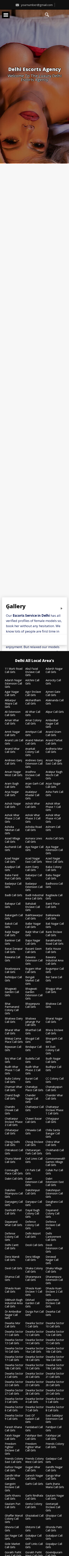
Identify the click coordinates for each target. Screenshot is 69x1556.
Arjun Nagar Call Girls (53, 785)
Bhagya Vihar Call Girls (54, 990)
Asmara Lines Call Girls (33, 840)
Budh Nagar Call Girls (53, 1060)
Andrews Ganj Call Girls (13, 762)
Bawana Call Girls (12, 959)
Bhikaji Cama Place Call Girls (14, 1040)
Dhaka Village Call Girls (54, 1270)
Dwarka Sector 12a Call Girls (55, 1333)
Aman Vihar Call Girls (12, 722)
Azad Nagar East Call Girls (33, 860)
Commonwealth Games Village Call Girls (56, 1162)
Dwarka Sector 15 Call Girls (55, 1341)
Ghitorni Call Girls (32, 1529)
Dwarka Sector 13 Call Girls (14, 1341)
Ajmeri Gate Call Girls (53, 693)
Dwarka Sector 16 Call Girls (14, 1350)
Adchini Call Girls (32, 682)
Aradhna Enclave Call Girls (32, 775)
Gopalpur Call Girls (54, 1545)
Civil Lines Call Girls (34, 1160)
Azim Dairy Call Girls (32, 868)
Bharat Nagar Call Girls (54, 1020)
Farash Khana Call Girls (13, 1429)
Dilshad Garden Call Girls (32, 1303)
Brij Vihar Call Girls (13, 1060)
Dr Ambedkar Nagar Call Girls (13, 1315)
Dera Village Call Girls (32, 1258)
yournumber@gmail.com (36, 5)
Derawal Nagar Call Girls (52, 1260)
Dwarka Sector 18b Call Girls (14, 1367)
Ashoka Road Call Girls (33, 828)
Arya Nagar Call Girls (12, 793)
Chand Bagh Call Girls (12, 1097)
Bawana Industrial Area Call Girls (54, 960)
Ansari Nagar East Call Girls (54, 762)
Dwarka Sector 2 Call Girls (14, 1375)
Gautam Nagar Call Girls (55, 1497)
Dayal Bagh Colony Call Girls (32, 1213)
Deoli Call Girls (34, 1245)
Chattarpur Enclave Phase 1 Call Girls (54, 1110)
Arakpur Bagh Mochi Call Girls (54, 775)
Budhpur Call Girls (53, 1068)
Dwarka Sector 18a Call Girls (55, 1358)
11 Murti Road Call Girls (13, 670)
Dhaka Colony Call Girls (34, 1270)
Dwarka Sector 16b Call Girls (55, 1350)
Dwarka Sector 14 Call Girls (34, 1341)
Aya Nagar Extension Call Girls (54, 850)
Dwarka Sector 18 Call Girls (34, 1358)
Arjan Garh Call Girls (34, 785)
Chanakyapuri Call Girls (54, 1088)
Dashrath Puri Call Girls (13, 1212)
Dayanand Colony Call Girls (52, 1213)
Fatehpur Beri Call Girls (33, 1437)
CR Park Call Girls (32, 1172)
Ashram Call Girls (53, 828)
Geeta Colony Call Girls (33, 1505)
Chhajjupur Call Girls (52, 1120)
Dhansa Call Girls (12, 1278)
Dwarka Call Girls (53, 1313)
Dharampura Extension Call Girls (54, 1280)
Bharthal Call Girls (33, 1032)
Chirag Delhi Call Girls (12, 1143)
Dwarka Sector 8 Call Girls (55, 1409)
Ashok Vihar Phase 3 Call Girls (32, 818)
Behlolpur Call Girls (13, 979)
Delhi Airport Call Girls (33, 1235)
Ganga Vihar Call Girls (53, 1477)
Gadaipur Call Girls (54, 1460)
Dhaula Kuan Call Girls (13, 1290)
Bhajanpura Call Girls (32, 1005)
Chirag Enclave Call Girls (34, 1143)
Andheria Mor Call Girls (54, 750)
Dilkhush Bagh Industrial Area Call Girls (14, 1303)
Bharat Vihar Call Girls (12, 1032)
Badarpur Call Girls (13, 885)
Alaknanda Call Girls (55, 702)
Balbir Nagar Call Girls (33, 925)
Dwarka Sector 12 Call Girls (34, 1333)
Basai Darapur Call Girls (14, 950)
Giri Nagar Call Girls (13, 1537)
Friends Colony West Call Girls (34, 1460)
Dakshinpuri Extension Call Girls (54, 1193)
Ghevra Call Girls (12, 1529)
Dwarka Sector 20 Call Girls (34, 1375)
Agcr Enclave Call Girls (33, 693)
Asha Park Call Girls (54, 793)
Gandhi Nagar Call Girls (54, 1469)
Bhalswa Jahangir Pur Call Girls (32, 1022)
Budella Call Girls (32, 1060)
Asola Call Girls (55, 838)
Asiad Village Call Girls (12, 840)
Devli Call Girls (13, 1268)
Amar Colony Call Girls (33, 722)
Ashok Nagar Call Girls (13, 805)
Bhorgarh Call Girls (54, 1040)
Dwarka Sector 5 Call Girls (55, 1400)
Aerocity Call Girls (53, 682)
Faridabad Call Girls (34, 1429)
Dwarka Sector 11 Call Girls (14, 1333)
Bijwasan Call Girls (13, 1048)
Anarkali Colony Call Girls (32, 752)
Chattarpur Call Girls (34, 1108)
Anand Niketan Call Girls (34, 742)
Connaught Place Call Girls (14, 1172)
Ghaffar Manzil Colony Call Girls (14, 1519)
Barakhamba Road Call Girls (54, 942)
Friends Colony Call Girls (55, 1445)
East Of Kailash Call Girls (32, 1419)
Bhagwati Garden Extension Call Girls (34, 993)
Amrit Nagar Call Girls (12, 733)
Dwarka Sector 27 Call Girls (14, 1392)
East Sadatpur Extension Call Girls (54, 1419)
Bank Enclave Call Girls (54, 933)
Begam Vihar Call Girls (33, 970)
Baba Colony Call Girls (54, 868)
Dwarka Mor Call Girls (12, 1325)
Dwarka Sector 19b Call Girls (55, 1367)
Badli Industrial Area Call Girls (34, 897)
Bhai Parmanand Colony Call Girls (12, 1008)
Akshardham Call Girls (33, 702)
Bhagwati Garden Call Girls (12, 992)
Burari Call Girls (31, 1080)
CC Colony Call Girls (55, 1080)
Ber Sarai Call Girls (54, 979)
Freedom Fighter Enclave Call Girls (12, 1448)
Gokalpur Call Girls (33, 1537)
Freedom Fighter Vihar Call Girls (33, 1447)
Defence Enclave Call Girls (53, 1225)
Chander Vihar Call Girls (54, 1097)
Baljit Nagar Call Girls (12, 933)
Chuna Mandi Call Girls (13, 1160)
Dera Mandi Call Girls (12, 1258)
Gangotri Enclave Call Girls (12, 1487)
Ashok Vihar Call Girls (32, 805)
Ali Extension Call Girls (13, 713)
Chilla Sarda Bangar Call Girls (53, 1133)
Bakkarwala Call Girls (53, 917)
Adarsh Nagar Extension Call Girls (13, 683)
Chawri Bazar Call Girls (33, 1120)
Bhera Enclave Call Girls (54, 1032)
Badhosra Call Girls (54, 885)
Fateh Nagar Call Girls (12, 1437)
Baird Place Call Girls (53, 905)
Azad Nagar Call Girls (12, 860)
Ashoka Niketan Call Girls (12, 830)
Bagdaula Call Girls (54, 897)
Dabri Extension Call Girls (34, 1182)
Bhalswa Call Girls (53, 1005)
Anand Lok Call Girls (14, 742)
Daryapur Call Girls (33, 1203)
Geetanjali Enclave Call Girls (53, 1507)
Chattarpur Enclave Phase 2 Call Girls (14, 1122)
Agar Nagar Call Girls (12, 693)
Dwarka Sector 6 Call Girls (14, 1409)
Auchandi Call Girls (13, 848)
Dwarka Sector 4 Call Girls (34, 1400)
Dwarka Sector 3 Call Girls (14, 1400)
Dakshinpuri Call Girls (32, 1192)
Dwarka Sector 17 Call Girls (14, 1358)
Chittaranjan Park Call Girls (33, 1152)
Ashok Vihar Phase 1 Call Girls (53, 807)
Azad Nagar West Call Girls (54, 860)
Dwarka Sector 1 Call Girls (34, 1325)
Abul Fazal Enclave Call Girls (32, 672)
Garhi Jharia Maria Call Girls (55, 1485)
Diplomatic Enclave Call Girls (53, 1303)
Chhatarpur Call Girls (12, 1132)
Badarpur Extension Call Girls (34, 887)
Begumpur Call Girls (55, 970)
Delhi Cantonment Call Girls (53, 1237)
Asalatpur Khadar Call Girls (32, 795)
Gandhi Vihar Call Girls (12, 1477)
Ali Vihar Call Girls (32, 713)
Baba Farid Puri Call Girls (13, 877)
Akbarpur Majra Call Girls (11, 703)
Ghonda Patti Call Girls (54, 1529)
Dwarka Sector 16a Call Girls (34, 1350)
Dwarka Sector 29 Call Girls (55, 1392)
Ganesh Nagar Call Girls (34, 1477)
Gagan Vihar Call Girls (32, 1469)
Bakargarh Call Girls (14, 917)
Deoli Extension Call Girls (54, 1248)
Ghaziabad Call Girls (34, 1517)
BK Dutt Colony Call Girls (52, 1050)
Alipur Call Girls (55, 712)
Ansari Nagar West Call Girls (13, 773)
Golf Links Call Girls (34, 1545)
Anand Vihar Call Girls (12, 750)
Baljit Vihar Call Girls (34, 933)
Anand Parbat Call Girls (54, 742)
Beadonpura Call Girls (12, 970)
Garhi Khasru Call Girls (13, 1497)
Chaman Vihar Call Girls (13, 1088)
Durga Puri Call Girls (34, 1313)
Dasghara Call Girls (54, 1203)
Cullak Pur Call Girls (54, 1172)
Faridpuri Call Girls (54, 1429)
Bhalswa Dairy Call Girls (14, 1020)
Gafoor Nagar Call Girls (13, 1469)
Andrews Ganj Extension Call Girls (34, 763)
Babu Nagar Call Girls (53, 877)
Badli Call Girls (13, 895)
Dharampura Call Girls (33, 1278)
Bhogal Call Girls (32, 1040)
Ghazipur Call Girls (54, 1517)
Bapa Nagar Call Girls (32, 942)
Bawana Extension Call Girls (34, 960)
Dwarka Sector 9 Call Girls (14, 1417)
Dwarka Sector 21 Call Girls (55, 1375)
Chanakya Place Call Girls (34, 1088)
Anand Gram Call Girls (53, 733)
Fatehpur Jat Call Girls (53, 1437)
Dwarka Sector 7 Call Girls (34, 1409)
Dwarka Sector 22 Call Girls (14, 1383)
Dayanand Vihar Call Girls (13, 1223)
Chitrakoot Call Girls (14, 1152)
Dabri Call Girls (14, 1178)
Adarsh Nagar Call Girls (54, 670)
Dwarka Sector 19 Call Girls (34, 1367)
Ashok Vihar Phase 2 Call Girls (12, 818)
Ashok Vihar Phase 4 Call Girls (53, 818)
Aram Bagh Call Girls (12, 785)
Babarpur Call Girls (33, 877)
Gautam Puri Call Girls (12, 1505)
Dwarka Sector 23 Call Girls (34, 1383)
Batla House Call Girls (53, 950)
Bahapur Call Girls (13, 905)
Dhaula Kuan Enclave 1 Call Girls (33, 1291)
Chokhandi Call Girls (55, 1152)
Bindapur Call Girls (33, 1048)
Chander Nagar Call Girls (31, 1098)
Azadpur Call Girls (12, 868)
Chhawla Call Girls (33, 1132)
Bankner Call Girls (12, 942)
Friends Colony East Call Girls (14, 1460)
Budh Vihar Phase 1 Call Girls (12, 1070)
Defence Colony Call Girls (32, 1225)
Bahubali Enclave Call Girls (32, 907)
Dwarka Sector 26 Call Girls (55, 1383)
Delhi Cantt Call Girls (12, 1246)
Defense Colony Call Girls (12, 1237)
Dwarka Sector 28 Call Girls (34, 1392)
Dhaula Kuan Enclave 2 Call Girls (54, 1291)
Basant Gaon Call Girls (33, 950)
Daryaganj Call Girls (14, 1203)
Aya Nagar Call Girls (34, 848)
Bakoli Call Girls (11, 925)
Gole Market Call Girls (12, 1545)
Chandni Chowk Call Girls (11, 1110)
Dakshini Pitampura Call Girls (14, 1193)
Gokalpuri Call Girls (54, 1537)
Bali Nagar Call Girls (55, 925)
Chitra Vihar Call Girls (53, 1143)
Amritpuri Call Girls (33, 733)
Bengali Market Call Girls (32, 980)
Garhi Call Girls (34, 1484)
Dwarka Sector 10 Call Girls (55, 1325)
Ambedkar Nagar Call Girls (52, 723)
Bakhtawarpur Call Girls (34, 917)
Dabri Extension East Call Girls (55, 1182)
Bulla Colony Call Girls (12, 1080)
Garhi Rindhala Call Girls (34, 1497)
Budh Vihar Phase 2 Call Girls (32, 1070)
